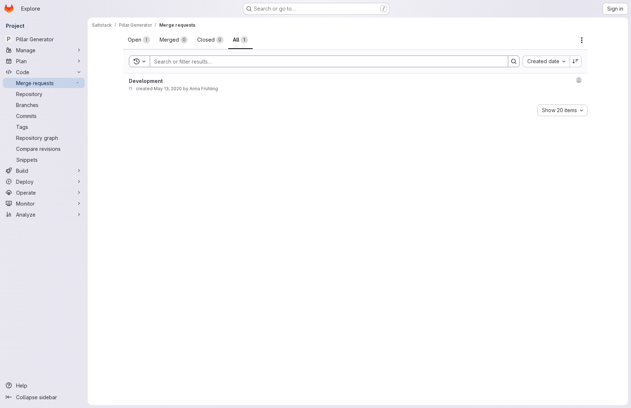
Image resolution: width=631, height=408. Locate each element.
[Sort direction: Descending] (576, 61)
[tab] (139, 40)
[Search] (514, 61)
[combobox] (546, 61)
